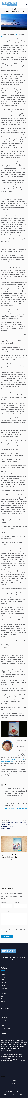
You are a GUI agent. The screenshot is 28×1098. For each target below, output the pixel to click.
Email (16, 903)
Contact (14, 1089)
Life (3, 36)
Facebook (4, 1015)
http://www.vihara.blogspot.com (16, 808)
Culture (4, 988)
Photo (3, 999)
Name (3, 903)
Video (3, 996)
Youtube (3, 1023)
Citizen (4, 982)
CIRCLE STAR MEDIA (18, 1094)
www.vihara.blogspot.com (16, 759)
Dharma (4, 980)
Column (3, 993)
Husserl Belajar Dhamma (8, 855)
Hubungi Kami (5, 1028)
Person (3, 991)
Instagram (4, 1017)
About (3, 1002)
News (3, 977)
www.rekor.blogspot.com (8, 761)
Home (3, 974)
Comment (5, 912)
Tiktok (3, 1025)
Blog (14, 1086)
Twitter (3, 1020)
